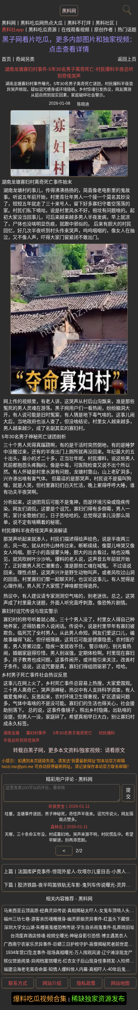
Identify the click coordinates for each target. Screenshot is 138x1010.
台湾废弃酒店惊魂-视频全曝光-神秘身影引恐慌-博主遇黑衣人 (69, 935)
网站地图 (120, 983)
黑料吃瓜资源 (42, 29)
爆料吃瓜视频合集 (40, 999)
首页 (6, 59)
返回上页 (127, 59)
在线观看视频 (75, 29)
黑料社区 (104, 23)
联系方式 (17, 983)
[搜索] (126, 8)
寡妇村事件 (36, 733)
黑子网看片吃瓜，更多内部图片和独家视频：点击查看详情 (69, 44)
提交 (128, 793)
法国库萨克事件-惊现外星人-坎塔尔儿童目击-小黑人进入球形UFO (77, 871)
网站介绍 (52, 983)
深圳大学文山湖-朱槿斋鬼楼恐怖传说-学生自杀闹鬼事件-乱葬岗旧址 (69, 927)
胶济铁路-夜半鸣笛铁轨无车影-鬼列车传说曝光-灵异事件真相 (77, 885)
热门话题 (127, 29)
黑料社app (13, 29)
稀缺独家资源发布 (98, 999)
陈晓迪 (83, 104)
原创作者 (103, 29)
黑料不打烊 (79, 23)
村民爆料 (107, 733)
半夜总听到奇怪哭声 (21, 740)
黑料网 (69, 10)
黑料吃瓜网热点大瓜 (41, 23)
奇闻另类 (25, 59)
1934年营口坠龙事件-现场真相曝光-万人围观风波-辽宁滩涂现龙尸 (69, 952)
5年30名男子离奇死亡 (72, 733)
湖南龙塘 (11, 733)
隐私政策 (86, 983)
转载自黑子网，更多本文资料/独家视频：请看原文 (69, 750)
